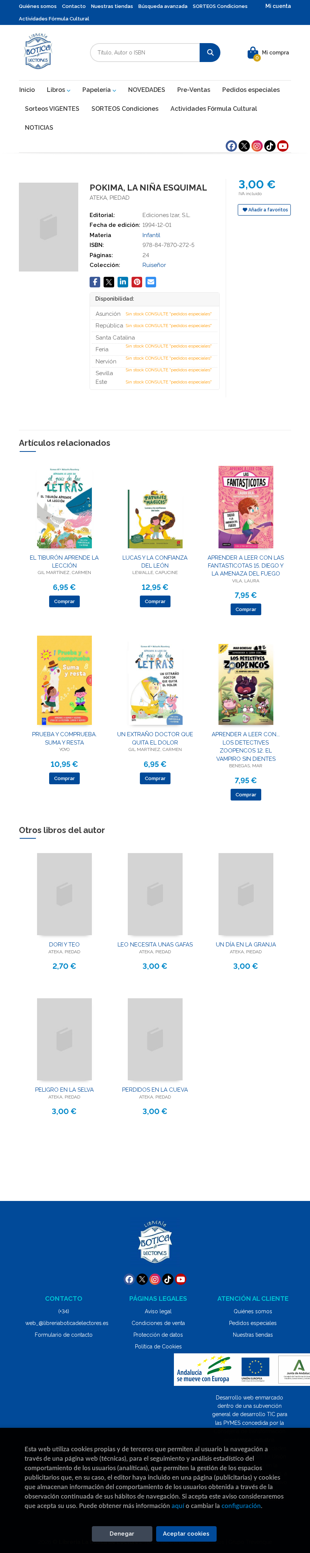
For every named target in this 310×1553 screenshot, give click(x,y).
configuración (241, 1506)
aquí (178, 1506)
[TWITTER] (244, 146)
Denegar (122, 1533)
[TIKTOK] (270, 146)
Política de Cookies (158, 1347)
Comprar (64, 601)
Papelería (97, 89)
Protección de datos (158, 1335)
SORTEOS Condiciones (220, 6)
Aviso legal (158, 1311)
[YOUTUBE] (282, 146)
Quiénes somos (38, 6)
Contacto (74, 6)
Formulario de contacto (64, 1335)
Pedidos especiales (253, 1323)
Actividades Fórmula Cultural (54, 19)
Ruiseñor (154, 265)
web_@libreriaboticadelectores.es (66, 1323)
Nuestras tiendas (112, 6)
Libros (57, 89)
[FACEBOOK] (231, 146)
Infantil (151, 235)
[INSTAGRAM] (257, 146)
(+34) (63, 1311)
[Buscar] (210, 52)
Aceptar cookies (186, 1533)
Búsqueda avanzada (163, 6)
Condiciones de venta (158, 1323)
